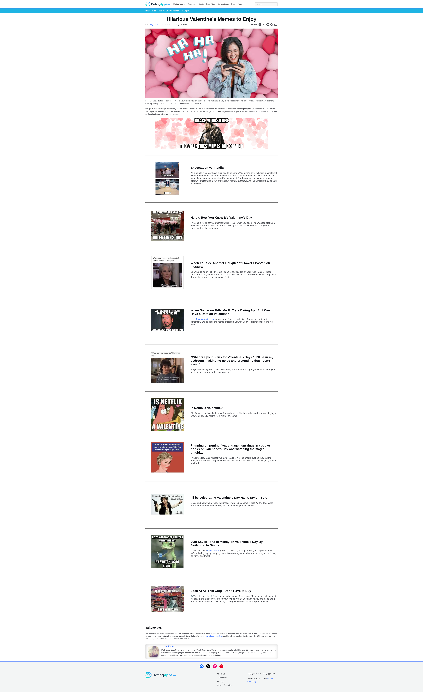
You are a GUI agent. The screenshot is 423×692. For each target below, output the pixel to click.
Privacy (220, 681)
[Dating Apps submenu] (184, 4)
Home (147, 11)
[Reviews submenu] (195, 4)
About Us (221, 674)
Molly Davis (153, 25)
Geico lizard (213, 550)
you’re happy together (213, 636)
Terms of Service (224, 685)
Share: (254, 25)
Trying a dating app (205, 319)
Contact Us (222, 678)
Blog (154, 11)
